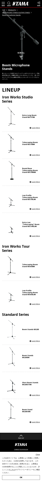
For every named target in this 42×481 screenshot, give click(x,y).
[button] (3, 3)
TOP (3, 10)
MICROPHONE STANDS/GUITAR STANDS (16, 13)
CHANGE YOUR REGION (21, 449)
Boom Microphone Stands (11, 15)
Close (38, 454)
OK (21, 477)
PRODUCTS (12, 10)
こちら (12, 469)
